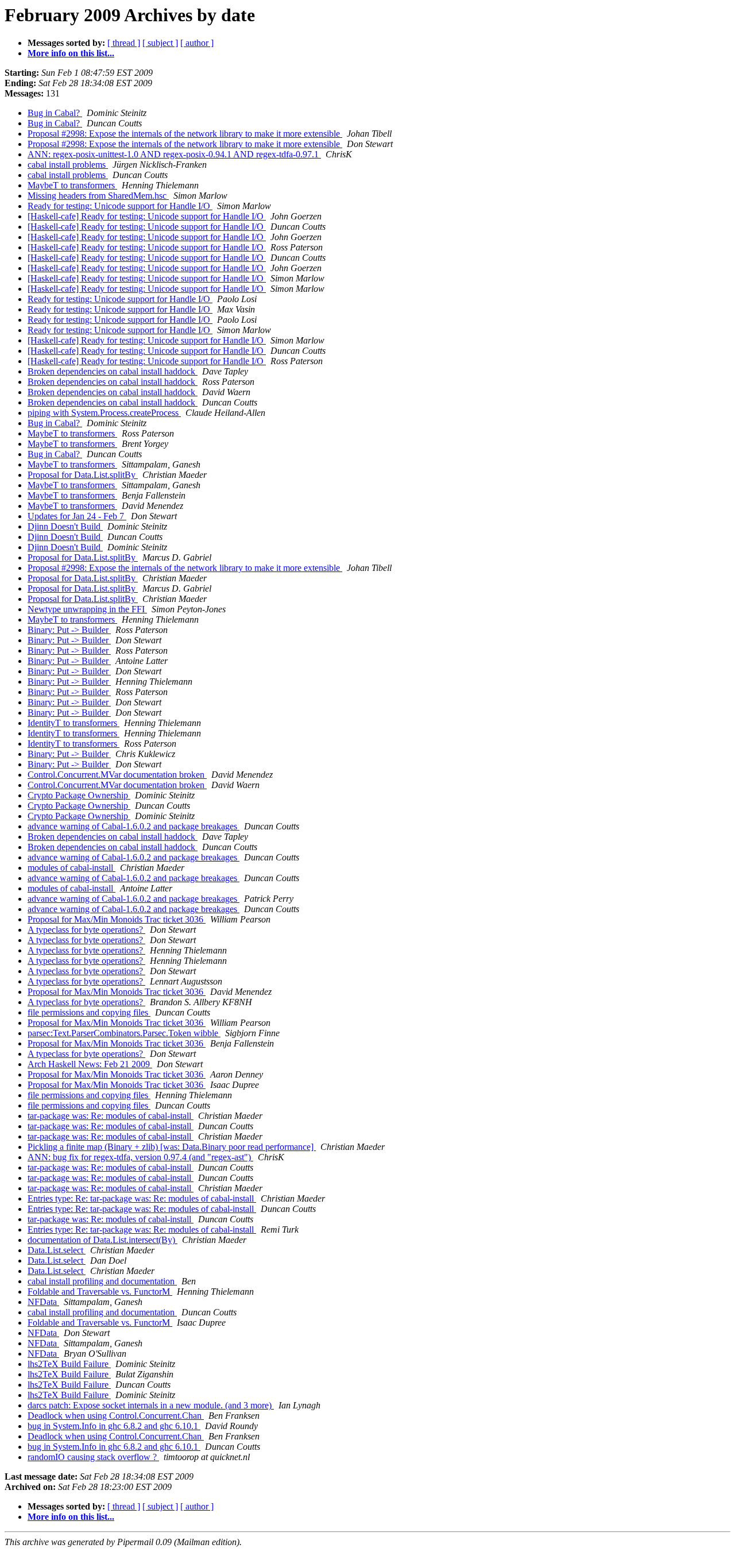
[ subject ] (160, 43)
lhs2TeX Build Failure (69, 1364)
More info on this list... (71, 53)
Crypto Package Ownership (79, 795)
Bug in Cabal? (55, 113)
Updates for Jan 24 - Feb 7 (77, 516)
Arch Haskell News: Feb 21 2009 (90, 1064)
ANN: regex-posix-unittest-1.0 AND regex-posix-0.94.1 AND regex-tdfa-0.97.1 (174, 154)
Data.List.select (57, 1250)
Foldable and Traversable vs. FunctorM (100, 1291)
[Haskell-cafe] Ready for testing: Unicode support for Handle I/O (147, 216)
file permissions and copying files (89, 1012)
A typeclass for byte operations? (86, 930)
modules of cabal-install (71, 867)
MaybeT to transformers (72, 185)
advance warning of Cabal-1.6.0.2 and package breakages (133, 826)
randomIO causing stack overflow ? (93, 1457)
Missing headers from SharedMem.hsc (98, 195)
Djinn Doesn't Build (65, 526)
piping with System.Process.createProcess (104, 413)
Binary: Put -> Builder (69, 630)
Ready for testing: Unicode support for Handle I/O (120, 206)
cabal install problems (68, 164)
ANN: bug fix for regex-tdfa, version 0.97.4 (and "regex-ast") (140, 1157)
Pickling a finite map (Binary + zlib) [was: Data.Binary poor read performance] (172, 1147)
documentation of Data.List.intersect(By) (102, 1240)
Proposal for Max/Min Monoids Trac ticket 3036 (117, 919)
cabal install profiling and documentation (102, 1281)
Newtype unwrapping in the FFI (87, 609)
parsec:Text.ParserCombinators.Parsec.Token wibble (124, 1033)
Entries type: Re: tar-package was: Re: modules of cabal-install (142, 1198)
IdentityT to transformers (73, 723)
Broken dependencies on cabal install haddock (113, 371)
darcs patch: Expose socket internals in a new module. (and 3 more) (151, 1405)
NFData (43, 1302)
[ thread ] (123, 43)
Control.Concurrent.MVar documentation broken (117, 774)
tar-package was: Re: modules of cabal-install (111, 1116)
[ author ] (197, 43)
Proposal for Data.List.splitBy (83, 475)
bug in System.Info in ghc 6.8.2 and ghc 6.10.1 (114, 1426)
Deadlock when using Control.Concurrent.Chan (116, 1415)
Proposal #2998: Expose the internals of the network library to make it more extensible (185, 133)
